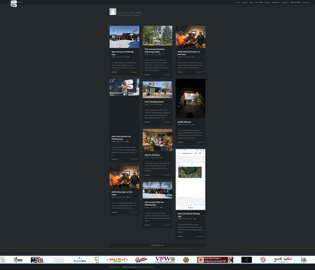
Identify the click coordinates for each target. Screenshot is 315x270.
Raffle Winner (184, 122)
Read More (114, 72)
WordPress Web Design (129, 267)
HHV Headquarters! (154, 102)
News (128, 57)
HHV (114, 57)
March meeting (152, 155)
